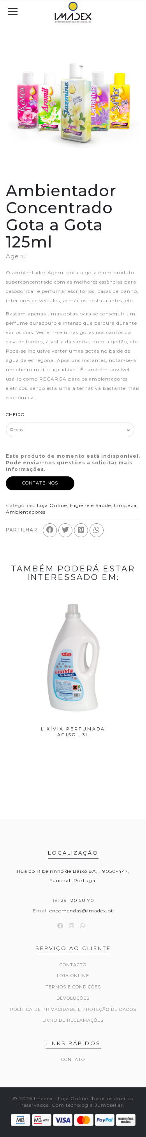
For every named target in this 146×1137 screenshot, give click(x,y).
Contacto (73, 964)
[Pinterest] (81, 530)
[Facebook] (50, 530)
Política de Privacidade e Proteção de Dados (73, 1009)
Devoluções (73, 998)
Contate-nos (40, 483)
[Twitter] (65, 530)
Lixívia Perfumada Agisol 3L (73, 731)
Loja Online (52, 505)
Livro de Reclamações (73, 1020)
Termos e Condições (73, 987)
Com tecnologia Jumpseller (87, 1105)
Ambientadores (26, 512)
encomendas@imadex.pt (81, 911)
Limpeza (125, 505)
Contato (73, 1059)
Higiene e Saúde (90, 505)
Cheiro (15, 414)
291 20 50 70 (77, 900)
